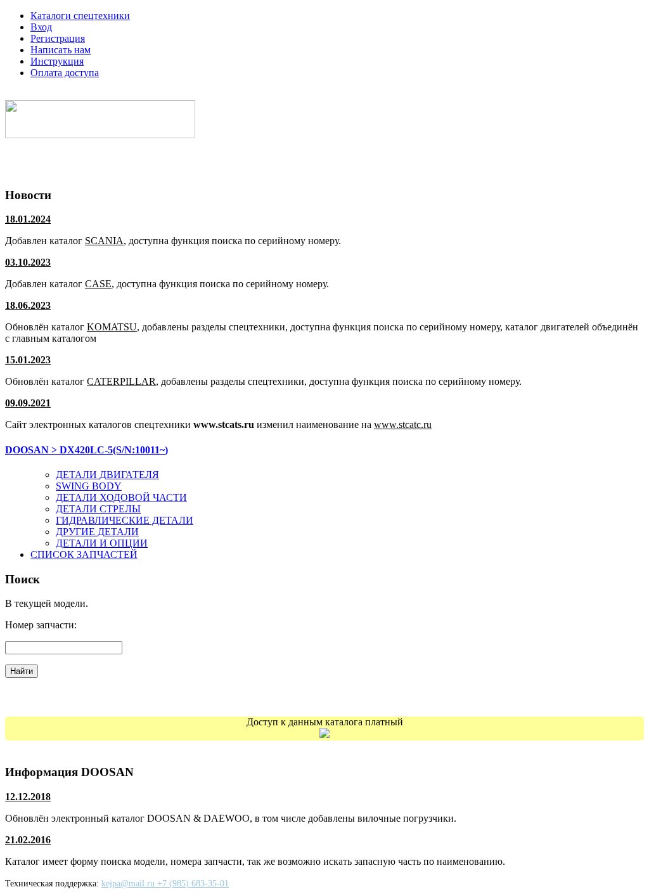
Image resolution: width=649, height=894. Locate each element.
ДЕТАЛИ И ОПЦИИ (102, 543)
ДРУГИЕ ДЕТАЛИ (97, 531)
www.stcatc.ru (403, 424)
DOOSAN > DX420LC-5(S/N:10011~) (86, 449)
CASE (98, 283)
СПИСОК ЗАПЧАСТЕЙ (84, 554)
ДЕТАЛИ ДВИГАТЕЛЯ (107, 474)
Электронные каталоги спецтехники (103, 94)
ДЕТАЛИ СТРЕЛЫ (98, 508)
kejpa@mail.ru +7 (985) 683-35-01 (165, 883)
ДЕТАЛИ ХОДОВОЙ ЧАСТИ (121, 497)
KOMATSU (112, 326)
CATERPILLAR (121, 381)
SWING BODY (89, 486)
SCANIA (104, 240)
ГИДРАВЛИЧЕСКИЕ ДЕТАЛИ (124, 520)
